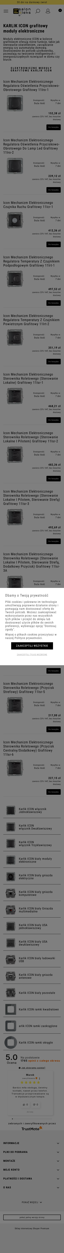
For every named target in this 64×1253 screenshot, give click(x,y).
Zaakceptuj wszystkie (32, 645)
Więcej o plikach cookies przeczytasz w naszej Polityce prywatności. (31, 636)
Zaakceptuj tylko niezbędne (32, 654)
